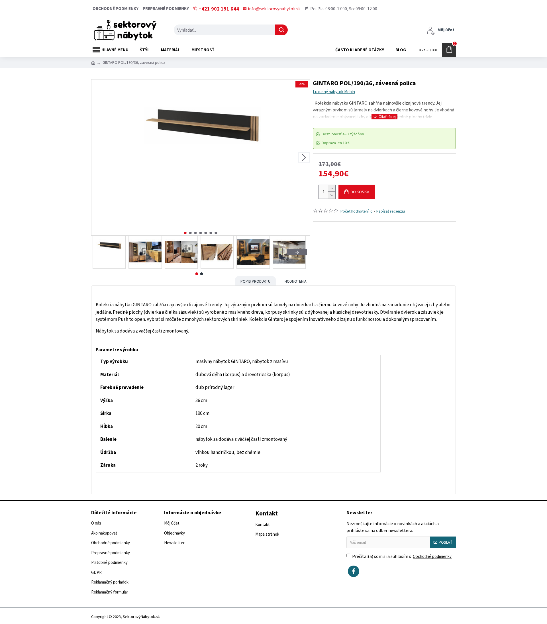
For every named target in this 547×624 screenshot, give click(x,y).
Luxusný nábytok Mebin (334, 91)
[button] (97, 157)
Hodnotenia (296, 281)
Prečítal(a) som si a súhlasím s (402, 556)
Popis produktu (255, 281)
